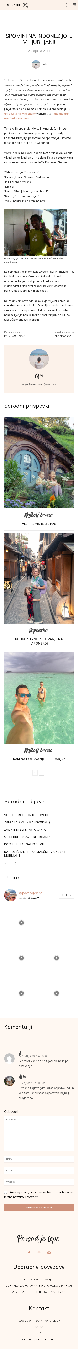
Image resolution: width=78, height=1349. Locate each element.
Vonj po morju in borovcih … (27, 815)
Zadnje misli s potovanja (25, 829)
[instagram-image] (21, 922)
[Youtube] (49, 1253)
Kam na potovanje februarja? (39, 759)
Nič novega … (64, 336)
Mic (45, 64)
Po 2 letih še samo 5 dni (24, 844)
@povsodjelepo (30, 893)
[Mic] (37, 64)
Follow (66, 895)
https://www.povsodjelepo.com (39, 384)
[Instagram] (39, 1253)
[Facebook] (29, 1253)
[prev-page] (35, 773)
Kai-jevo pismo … (16, 336)
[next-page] (41, 773)
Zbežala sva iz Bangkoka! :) (27, 822)
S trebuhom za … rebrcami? (27, 837)
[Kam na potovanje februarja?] (39, 698)
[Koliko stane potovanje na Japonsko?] (39, 578)
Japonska (38, 631)
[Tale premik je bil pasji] (39, 462)
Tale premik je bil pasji (39, 524)
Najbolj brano (38, 516)
